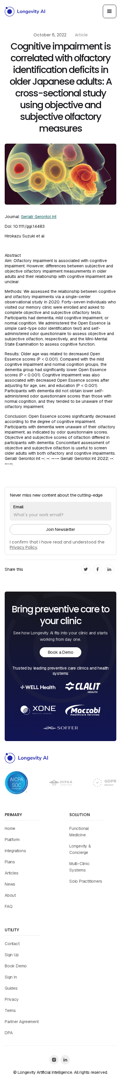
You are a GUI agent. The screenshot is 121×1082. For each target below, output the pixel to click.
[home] (25, 11)
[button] (109, 11)
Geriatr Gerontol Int (38, 216)
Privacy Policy (23, 547)
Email (18, 506)
